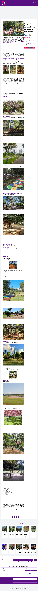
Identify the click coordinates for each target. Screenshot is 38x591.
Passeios (29, 22)
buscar (31, 570)
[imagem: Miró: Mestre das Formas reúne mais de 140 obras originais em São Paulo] (12, 546)
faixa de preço (3, 570)
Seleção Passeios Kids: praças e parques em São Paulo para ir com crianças (29, 27)
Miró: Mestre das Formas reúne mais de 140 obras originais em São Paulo (12, 551)
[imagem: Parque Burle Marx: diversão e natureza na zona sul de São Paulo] (33, 528)
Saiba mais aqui (5, 273)
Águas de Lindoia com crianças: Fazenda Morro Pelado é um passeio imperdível (19, 533)
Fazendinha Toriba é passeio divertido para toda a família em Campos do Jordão (4, 533)
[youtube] (31, 2)
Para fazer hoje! (19, 523)
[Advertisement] (19, 13)
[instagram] (17, 586)
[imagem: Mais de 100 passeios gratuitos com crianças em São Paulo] (4, 546)
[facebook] (30, 2)
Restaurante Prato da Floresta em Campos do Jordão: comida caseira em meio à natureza (12, 533)
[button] (13, 290)
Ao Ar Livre (26, 21)
